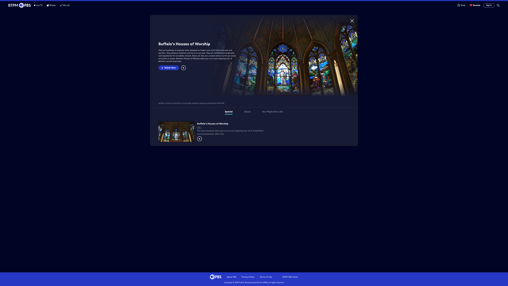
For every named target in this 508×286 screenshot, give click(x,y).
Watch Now (170, 67)
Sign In (489, 5)
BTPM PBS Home (290, 277)
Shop (463, 5)
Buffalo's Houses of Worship (212, 123)
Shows (53, 5)
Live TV (39, 5)
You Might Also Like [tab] (272, 111)
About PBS (231, 277)
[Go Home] (352, 20)
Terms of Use (266, 277)
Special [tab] (229, 111)
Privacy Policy (248, 277)
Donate (476, 5)
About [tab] (247, 111)
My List (66, 5)
